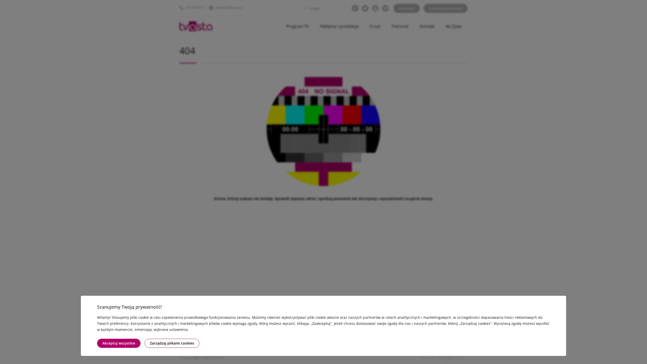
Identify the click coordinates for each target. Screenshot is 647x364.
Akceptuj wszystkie (118, 343)
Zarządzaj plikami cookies (172, 343)
